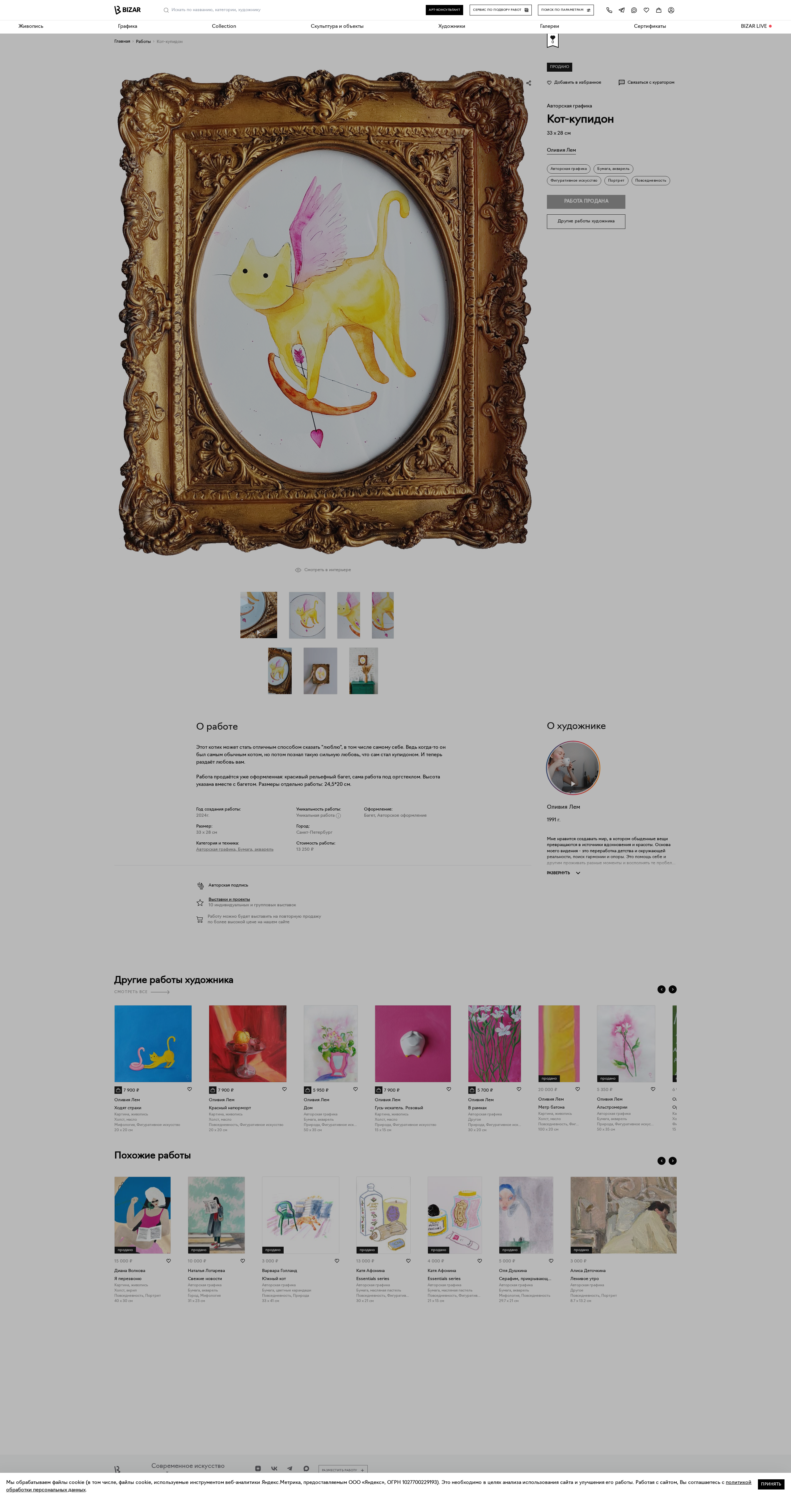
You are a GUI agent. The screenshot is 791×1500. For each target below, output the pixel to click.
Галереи (549, 26)
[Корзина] (659, 10)
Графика (127, 26)
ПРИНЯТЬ (771, 1484)
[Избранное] (646, 10)
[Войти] (671, 10)
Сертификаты (650, 26)
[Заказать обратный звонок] (609, 10)
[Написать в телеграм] (622, 10)
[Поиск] (166, 10)
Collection (224, 26)
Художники (451, 26)
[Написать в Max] (634, 10)
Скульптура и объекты (337, 26)
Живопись (31, 26)
